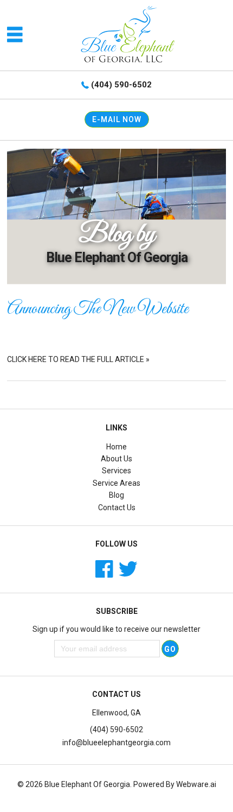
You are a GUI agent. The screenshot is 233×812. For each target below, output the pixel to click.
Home (116, 446)
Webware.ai (196, 784)
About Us (116, 458)
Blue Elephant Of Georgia (87, 784)
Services (116, 470)
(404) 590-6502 (121, 85)
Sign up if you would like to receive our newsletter (116, 629)
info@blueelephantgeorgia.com (116, 742)
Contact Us (116, 507)
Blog (116, 495)
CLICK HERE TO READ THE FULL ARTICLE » (78, 359)
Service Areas (116, 483)
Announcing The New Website (98, 309)
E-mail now (116, 119)
